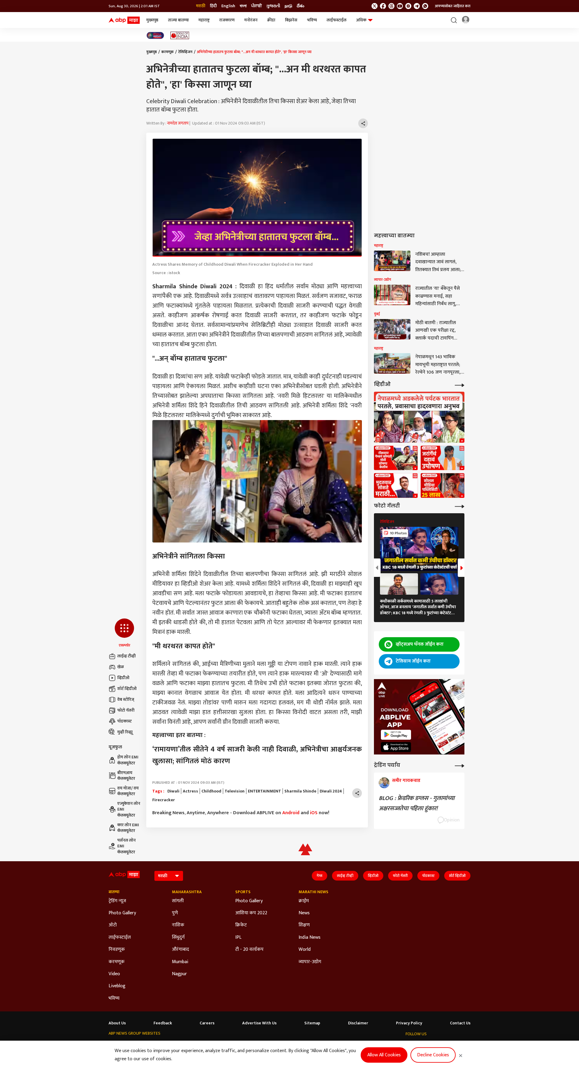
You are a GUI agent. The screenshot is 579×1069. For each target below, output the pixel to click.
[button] (124, 633)
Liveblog (117, 986)
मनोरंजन (251, 20)
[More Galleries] (459, 506)
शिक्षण (304, 925)
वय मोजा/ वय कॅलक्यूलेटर (128, 791)
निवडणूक (117, 949)
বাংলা (243, 6)
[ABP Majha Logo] (124, 20)
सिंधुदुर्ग (178, 937)
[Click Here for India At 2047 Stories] (155, 35)
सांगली (178, 901)
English (228, 6)
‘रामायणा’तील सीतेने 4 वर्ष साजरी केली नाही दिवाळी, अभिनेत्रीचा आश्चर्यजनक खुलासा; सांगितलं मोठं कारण (257, 755)
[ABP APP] (396, 735)
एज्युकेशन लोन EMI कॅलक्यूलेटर (128, 809)
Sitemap (312, 1023)
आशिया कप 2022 (251, 913)
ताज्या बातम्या (178, 20)
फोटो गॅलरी (125, 710)
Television (235, 791)
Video (114, 974)
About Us (117, 1023)
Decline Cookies (433, 1055)
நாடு (288, 6)
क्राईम (304, 901)
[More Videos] (459, 384)
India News (310, 937)
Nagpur (179, 974)
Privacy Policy (409, 1023)
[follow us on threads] (391, 6)
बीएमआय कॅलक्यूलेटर (126, 776)
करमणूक (167, 52)
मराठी (200, 6)
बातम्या (114, 892)
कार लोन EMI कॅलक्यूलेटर (128, 828)
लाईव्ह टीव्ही (126, 656)
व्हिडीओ (123, 677)
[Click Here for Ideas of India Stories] (179, 35)
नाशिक (178, 925)
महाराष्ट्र (204, 20)
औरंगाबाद (180, 949)
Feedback (162, 1023)
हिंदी (213, 6)
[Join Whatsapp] (425, 6)
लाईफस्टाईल (336, 20)
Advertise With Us (259, 1023)
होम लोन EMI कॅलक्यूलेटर (127, 760)
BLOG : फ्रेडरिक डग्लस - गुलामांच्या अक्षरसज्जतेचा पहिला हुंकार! (416, 803)
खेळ (120, 666)
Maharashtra (187, 892)
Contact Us (460, 1023)
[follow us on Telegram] (416, 6)
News (304, 913)
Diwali (173, 791)
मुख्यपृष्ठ (152, 20)
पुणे (175, 913)
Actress (190, 791)
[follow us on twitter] (374, 6)
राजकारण (227, 20)
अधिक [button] (361, 20)
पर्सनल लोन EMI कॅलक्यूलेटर (126, 846)
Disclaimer (358, 1023)
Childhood (211, 791)
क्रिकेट (241, 925)
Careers (207, 1023)
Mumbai (180, 962)
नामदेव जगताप (177, 123)
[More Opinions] (459, 765)
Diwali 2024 (331, 791)
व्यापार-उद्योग (310, 962)
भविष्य (312, 20)
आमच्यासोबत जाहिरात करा (452, 6)
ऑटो (113, 925)
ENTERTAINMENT (264, 791)
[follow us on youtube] (399, 6)
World (305, 949)
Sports (243, 892)
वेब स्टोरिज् (125, 699)
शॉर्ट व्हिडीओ (127, 688)
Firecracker (163, 800)
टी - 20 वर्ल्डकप (249, 949)
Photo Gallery (122, 913)
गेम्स (319, 876)
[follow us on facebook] (383, 6)
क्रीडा (271, 20)
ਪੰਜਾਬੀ (256, 6)
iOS (314, 813)
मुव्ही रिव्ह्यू (125, 732)
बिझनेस (291, 20)
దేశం (300, 6)
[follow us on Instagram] (408, 6)
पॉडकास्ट (124, 721)
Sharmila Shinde (300, 791)
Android (290, 813)
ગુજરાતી (273, 6)
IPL (238, 937)
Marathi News (313, 892)
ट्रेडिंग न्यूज (117, 901)
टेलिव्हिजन (185, 52)
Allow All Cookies (384, 1055)
